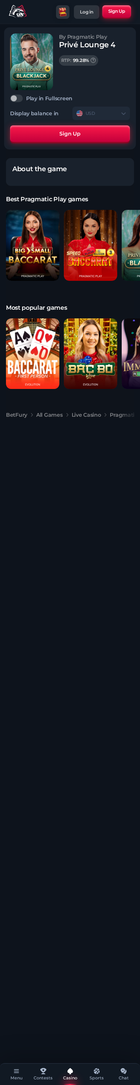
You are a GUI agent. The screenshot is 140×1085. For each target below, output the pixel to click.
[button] (32, 245)
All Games (49, 414)
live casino (86, 414)
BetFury (16, 414)
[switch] (70, 98)
